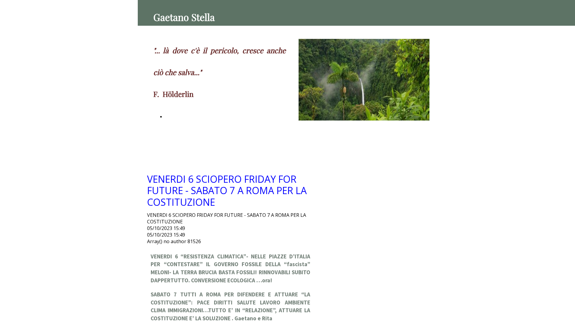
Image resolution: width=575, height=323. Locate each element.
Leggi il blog (176, 117)
